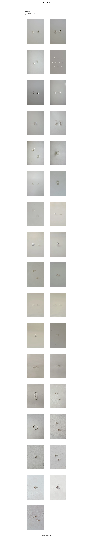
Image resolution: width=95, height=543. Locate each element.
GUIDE (39, 538)
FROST (44, 7)
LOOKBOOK (43, 535)
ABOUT (51, 535)
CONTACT (46, 538)
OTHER (50, 7)
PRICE (35, 13)
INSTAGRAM (53, 538)
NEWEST (33, 13)
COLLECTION (47, 535)
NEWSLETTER (43, 538)
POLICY (50, 538)
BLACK (41, 7)
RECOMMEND (29, 13)
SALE (52, 7)
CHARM (47, 7)
